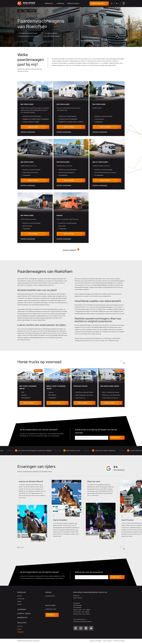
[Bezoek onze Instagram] (81, 628)
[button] (124, 363)
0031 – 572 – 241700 (84, 614)
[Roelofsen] (26, 3)
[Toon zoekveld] (111, 3)
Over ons (19, 626)
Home (20, 10)
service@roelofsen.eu (86, 621)
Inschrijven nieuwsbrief (119, 640)
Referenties (22, 617)
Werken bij (20, 632)
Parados (19, 596)
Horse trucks (20, 598)
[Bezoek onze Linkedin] (86, 628)
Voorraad (60, 3)
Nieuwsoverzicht (50, 596)
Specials (19, 604)
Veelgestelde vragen (50, 609)
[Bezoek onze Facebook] (75, 628)
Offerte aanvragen (28, 132)
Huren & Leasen (72, 3)
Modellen (48, 3)
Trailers (19, 601)
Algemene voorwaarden (96, 640)
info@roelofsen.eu (81, 619)
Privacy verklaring (107, 640)
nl (116, 3)
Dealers (19, 629)
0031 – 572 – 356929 (84, 609)
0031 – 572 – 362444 (83, 612)
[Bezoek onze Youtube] (91, 628)
